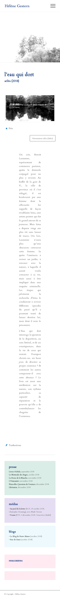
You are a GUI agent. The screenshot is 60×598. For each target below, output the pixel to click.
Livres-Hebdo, (15, 471)
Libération (13, 487)
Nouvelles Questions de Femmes (22, 484)
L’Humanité (14, 481)
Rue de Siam (15, 539)
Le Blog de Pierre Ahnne (20, 536)
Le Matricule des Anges (18, 474)
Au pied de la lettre (17, 508)
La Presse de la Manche (18, 478)
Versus (12, 515)
